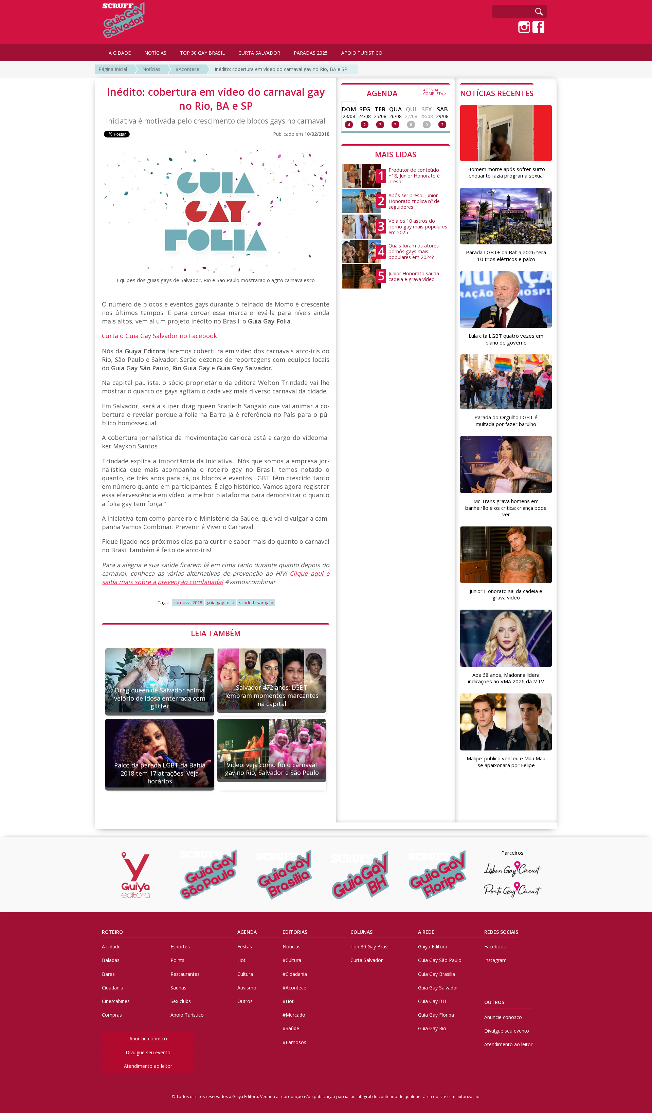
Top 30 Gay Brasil (370, 946)
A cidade (111, 946)
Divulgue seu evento (148, 1052)
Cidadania (112, 987)
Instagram (495, 960)
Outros (245, 1001)
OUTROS (494, 1002)
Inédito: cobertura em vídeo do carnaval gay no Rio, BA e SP (281, 69)
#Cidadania (295, 974)
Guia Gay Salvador (438, 987)
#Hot (288, 1001)
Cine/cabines (116, 1001)
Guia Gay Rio (432, 1028)
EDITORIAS (295, 932)
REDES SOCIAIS (501, 932)
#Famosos (294, 1042)
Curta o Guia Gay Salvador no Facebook (159, 336)
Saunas (178, 987)
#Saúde (291, 1028)
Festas (244, 946)
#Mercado (294, 1015)
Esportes (180, 946)
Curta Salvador (366, 960)
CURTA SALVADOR (259, 53)
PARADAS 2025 (311, 53)
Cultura (245, 974)
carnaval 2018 (188, 602)
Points (177, 960)
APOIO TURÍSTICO (361, 53)
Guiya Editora (432, 946)
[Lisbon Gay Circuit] (513, 869)
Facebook (495, 946)
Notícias (151, 69)
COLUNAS (361, 932)
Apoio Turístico (187, 1015)
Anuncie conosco (148, 1038)
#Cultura (292, 960)
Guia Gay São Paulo (439, 960)
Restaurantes (185, 974)
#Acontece (187, 69)
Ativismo (246, 987)
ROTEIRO (112, 932)
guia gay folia (220, 602)
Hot (241, 960)
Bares (108, 974)
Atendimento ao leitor (148, 1066)
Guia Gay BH (432, 1001)
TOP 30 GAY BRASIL (202, 53)
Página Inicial (112, 69)
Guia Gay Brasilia (436, 974)
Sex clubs (180, 1001)
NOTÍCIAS (155, 53)
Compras (112, 1015)
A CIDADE (120, 53)
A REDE (426, 932)
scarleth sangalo (256, 602)
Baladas (111, 960)
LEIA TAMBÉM (216, 633)
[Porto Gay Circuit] (513, 889)
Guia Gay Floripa (436, 1015)
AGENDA (407, 92)
